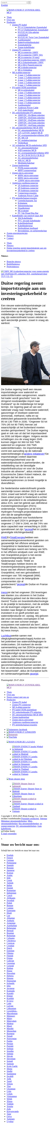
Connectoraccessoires (27, 193)
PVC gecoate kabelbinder (29, 220)
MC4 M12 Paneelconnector (30, 65)
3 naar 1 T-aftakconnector (29, 77)
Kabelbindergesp (25, 225)
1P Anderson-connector (28, 185)
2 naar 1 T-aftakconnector (29, 75)
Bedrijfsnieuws (13, 264)
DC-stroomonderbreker (26, 826)
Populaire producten (30, 818)
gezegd (29, 529)
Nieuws (10, 236)
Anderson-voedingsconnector (25, 183)
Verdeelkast (23, 143)
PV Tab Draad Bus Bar (28, 213)
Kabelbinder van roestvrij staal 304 (27, 215)
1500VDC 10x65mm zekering (31, 118)
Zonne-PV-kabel (19, 25)
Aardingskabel (24, 40)
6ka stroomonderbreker (29, 823)
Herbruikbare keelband (28, 228)
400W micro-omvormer (28, 175)
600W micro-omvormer (28, 178)
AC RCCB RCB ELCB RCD (31, 155)
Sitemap (43, 818)
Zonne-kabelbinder (26, 47)
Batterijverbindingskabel (28, 42)
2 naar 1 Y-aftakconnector (29, 92)
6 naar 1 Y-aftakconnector (29, 102)
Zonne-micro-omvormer (22, 173)
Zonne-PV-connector (21, 50)
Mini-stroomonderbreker (17, 822)
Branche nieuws (14, 261)
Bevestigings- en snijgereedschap (32, 231)
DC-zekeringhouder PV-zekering (26, 112)
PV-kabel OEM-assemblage (24, 87)
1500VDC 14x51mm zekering (31, 123)
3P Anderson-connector (28, 190)
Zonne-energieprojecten (17, 233)
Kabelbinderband (25, 223)
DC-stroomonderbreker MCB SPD (27, 128)
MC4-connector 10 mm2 (28, 57)
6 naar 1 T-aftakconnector (29, 85)
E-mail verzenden (9, 833)
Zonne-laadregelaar (20, 165)
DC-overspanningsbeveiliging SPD (33, 135)
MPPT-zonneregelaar (27, 170)
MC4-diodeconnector (27, 67)
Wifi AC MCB (24, 160)
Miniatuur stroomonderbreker (14, 821)
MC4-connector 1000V (28, 52)
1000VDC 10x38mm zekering (31, 115)
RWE (4, 537)
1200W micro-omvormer (29, 180)
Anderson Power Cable (28, 107)
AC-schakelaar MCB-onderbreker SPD (29, 145)
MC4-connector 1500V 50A (30, 55)
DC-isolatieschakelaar (27, 140)
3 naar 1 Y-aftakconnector (29, 95)
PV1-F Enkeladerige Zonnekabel (32, 27)
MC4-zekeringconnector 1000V (32, 60)
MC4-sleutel (23, 210)
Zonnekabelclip (24, 45)
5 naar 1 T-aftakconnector (29, 82)
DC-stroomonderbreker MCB (31, 130)
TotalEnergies (17, 537)
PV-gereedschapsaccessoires (24, 198)
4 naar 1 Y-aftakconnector (29, 97)
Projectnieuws (13, 266)
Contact (10, 238)
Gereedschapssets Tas (27, 200)
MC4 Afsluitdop (25, 70)
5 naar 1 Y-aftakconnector (29, 100)
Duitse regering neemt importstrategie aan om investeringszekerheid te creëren (26, 249)
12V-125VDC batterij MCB (30, 133)
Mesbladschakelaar (26, 163)
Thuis (9, 17)
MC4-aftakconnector (21, 72)
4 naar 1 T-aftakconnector (29, 80)
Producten (11, 22)
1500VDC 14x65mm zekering (31, 125)
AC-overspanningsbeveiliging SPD (33, 153)
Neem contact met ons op (18, 697)
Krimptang (22, 203)
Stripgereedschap (25, 205)
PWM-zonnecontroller (27, 168)
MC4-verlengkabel (26, 90)
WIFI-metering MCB (27, 150)
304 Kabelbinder (25, 218)
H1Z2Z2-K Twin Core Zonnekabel (33, 37)
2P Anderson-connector (28, 188)
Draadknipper (24, 208)
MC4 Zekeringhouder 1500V (31, 62)
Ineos (4, 592)
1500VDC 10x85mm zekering (31, 120)
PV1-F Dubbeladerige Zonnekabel (33, 30)
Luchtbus (6, 635)
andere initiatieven (34, 453)
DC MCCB (23, 138)
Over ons (11, 20)
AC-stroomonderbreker (28, 148)
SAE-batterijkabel (25, 110)
